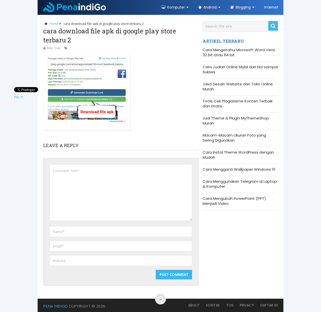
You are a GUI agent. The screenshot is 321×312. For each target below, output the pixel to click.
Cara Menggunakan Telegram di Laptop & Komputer (240, 184)
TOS (229, 305)
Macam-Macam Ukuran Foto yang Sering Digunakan (234, 138)
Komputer (175, 7)
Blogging (243, 7)
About (194, 305)
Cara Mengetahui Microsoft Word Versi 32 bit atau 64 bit (239, 52)
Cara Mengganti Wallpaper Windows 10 (239, 169)
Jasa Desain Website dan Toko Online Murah (238, 87)
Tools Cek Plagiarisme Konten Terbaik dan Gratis (238, 104)
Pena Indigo (55, 305)
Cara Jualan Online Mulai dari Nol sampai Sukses (240, 70)
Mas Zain (54, 48)
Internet (271, 7)
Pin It (18, 96)
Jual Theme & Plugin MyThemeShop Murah (236, 121)
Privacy (247, 305)
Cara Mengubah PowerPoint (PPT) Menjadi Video (234, 201)
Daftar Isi (269, 305)
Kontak (213, 305)
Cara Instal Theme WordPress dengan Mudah (238, 155)
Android (209, 7)
